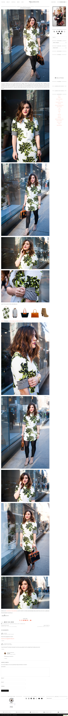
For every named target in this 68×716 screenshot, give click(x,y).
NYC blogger (5, 623)
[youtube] (58, 33)
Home (59, 111)
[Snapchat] (28, 620)
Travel (59, 123)
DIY (59, 100)
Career (59, 97)
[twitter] (54, 31)
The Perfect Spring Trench (43, 626)
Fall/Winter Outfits (59, 102)
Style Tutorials (59, 120)
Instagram (21, 712)
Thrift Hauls (59, 122)
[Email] (64, 2)
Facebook (34, 712)
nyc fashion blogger (12, 623)
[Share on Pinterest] (9, 622)
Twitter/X (7, 712)
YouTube (62, 712)
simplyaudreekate (10, 652)
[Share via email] (4, 622)
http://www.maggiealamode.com (7, 638)
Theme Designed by (62, 714)
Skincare (59, 117)
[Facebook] (63, 2)
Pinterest (48, 712)
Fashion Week (59, 106)
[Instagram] (59, 2)
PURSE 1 (13, 321)
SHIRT (10, 321)
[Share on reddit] (13, 622)
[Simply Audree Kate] (34, 1)
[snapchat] (64, 31)
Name (2, 678)
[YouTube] (25, 620)
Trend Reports (59, 125)
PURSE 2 (17, 321)
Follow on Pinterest (60, 77)
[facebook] (59, 31)
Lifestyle (59, 114)
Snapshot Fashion (7, 643)
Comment (3, 666)
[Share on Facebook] (6, 622)
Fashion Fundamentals (59, 105)
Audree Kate (19, 6)
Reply (3, 640)
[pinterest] (61, 31)
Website (2, 686)
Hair (59, 108)
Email (2, 682)
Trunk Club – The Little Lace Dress (9, 626)
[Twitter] (19, 620)
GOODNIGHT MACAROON (11, 610)
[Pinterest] (60, 2)
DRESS (2, 321)
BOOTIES (21, 321)
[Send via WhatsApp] (10, 622)
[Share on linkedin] (11, 622)
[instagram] (56, 31)
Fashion (32, 6)
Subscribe (15, 714)
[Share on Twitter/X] (7, 622)
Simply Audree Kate (21, 623)
